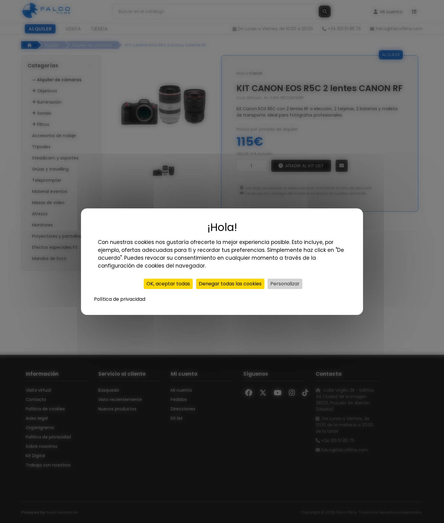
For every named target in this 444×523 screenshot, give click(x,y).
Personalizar (285, 283)
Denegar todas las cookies (230, 283)
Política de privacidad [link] (119, 299)
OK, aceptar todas (168, 283)
